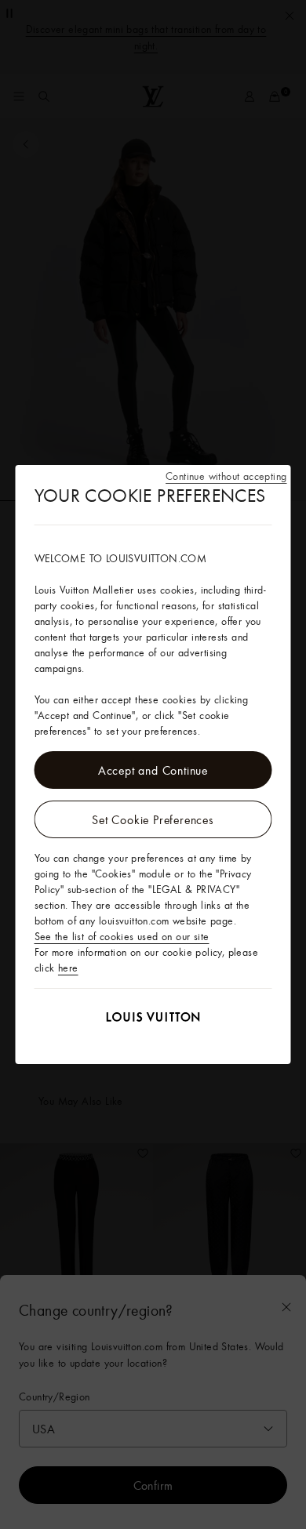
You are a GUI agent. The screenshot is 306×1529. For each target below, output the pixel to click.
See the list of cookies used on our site (122, 936)
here (68, 968)
